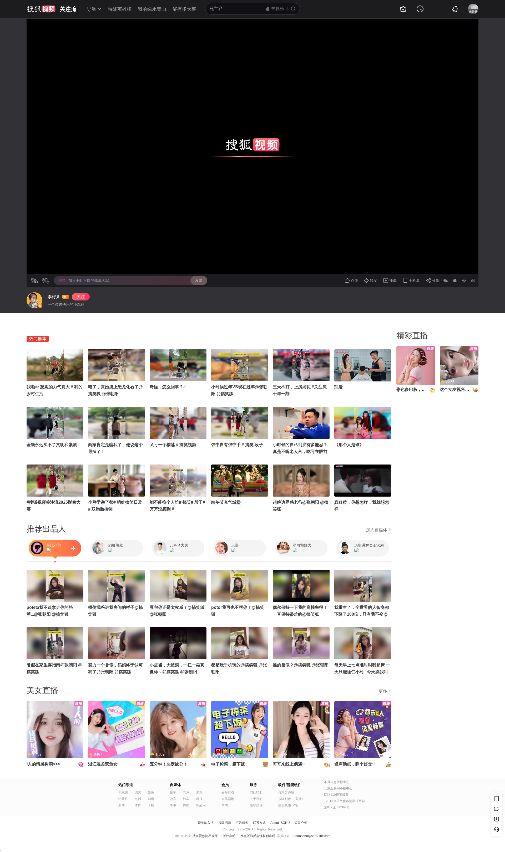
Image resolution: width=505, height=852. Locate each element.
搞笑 (173, 792)
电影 (138, 799)
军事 (173, 805)
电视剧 (123, 792)
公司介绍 (301, 823)
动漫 (151, 799)
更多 (383, 691)
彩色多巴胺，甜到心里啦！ (421, 389)
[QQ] (454, 280)
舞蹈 (186, 805)
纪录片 (123, 799)
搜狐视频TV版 (288, 805)
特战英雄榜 (120, 9)
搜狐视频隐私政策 (205, 836)
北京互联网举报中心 (338, 788)
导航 (91, 9)
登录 (62, 280)
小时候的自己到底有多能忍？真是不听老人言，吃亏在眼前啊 (300, 451)
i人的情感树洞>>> (43, 764)
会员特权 (227, 792)
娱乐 (151, 792)
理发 (338, 387)
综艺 (138, 792)
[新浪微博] (473, 280)
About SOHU (280, 823)
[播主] (34, 300)
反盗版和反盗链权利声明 (257, 836)
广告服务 (242, 823)
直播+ (299, 799)
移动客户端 (286, 792)
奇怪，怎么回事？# (168, 387)
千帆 (151, 805)
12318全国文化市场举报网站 (344, 801)
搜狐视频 (41, 9)
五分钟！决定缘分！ (169, 764)
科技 (199, 799)
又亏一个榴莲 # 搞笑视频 (173, 444)
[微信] (445, 280)
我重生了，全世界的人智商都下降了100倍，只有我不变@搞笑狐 (361, 614)
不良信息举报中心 (336, 782)
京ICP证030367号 (337, 807)
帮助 (224, 805)
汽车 (186, 799)
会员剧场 (227, 799)
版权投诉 (256, 805)
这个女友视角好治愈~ (460, 389)
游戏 (199, 792)
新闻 (121, 805)
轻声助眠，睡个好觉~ (354, 764)
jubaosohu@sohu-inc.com (311, 836)
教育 (173, 799)
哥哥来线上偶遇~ (289, 764)
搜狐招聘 (224, 823)
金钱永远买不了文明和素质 (52, 444)
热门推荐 (37, 338)
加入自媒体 (376, 530)
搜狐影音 (284, 799)
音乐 (186, 792)
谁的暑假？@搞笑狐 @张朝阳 (301, 665)
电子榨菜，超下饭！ (230, 764)
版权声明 (229, 836)
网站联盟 (256, 792)
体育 (138, 805)
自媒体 (175, 785)
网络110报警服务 (336, 795)
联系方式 (259, 823)
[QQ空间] (464, 280)
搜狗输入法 (206, 823)
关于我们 (256, 799)
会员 (225, 785)
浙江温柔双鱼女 (103, 764)
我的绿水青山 (152, 9)
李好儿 (54, 296)
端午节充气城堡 (226, 502)
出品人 (201, 805)
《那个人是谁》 (349, 444)
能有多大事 (184, 9)
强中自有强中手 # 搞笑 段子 (237, 444)
